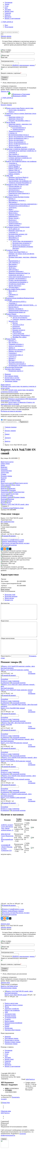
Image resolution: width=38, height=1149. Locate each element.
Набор (3, 486)
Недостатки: (5, 621)
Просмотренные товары (9, 988)
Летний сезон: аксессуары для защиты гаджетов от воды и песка (17, 390)
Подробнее (4, 679)
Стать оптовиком (31, 672)
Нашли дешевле (18, 541)
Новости (7, 15)
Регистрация (9, 27)
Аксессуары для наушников (22, 241)
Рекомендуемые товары (12, 379)
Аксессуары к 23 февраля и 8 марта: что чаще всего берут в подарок (18, 403)
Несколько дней (10, 594)
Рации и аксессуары (11, 1003)
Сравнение (15, 681)
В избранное (5, 683)
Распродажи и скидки (12, 377)
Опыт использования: (8, 591)
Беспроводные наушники (21, 243)
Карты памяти (9, 1021)
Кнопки (16, 326)
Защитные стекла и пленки (14, 1005)
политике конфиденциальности (13, 1134)
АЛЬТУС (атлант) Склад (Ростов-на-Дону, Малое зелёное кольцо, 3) (7, 827)
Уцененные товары (11, 381)
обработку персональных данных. (23, 65)
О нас (6, 6)
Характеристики (6, 492)
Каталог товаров (6, 105)
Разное (7, 1026)
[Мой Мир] (7, 549)
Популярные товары (11, 376)
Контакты (8, 16)
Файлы (3, 501)
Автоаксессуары (10, 1014)
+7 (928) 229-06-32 (7, 22)
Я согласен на (19, 65)
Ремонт (7, 1024)
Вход (6, 25)
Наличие (4, 499)
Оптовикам (8, 2)
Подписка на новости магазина (11, 411)
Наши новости (6, 384)
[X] (10, 549)
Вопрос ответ (9, 11)
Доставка (8, 9)
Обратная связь (6, 1111)
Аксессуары (5, 494)
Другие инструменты (19, 317)
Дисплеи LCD (18, 324)
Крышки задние (18, 330)
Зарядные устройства (12, 1008)
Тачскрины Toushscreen (21, 335)
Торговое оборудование (12, 1030)
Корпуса (16, 328)
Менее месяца (9, 598)
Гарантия (8, 13)
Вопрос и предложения (12, 18)
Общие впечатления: (8, 638)
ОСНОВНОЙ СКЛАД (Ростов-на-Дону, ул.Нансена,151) (6, 847)
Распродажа (9, 1028)
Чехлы (7, 1007)
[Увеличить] (15, 504)
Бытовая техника (10, 1015)
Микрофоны (16, 332)
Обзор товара (5, 485)
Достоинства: (5, 603)
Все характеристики (7, 521)
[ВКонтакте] (2, 549)
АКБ (6, 1012)
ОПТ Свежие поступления (12, 420)
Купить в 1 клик (18, 539)
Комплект (4, 488)
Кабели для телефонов (12, 1010)
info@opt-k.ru (30, 1079)
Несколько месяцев (11, 596)
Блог (6, 8)
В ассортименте (19, 127)
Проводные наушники (21, 245)
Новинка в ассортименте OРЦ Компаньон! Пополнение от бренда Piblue (19, 399)
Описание (4, 490)
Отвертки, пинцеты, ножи (21, 319)
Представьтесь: (6, 656)
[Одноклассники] (5, 549)
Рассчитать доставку (23, 543)
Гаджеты (8, 1019)
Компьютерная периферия (13, 1023)
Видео (3, 502)
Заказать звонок (6, 36)
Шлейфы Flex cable (19, 337)
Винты (15, 323)
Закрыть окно (5, 91)
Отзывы (3, 495)
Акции (7, 4)
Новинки (8, 374)
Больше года (9, 600)
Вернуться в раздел (7, 483)
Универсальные (18, 129)
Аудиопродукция (10, 1017)
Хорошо (4, 1139)
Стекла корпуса (18, 333)
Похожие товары (6, 497)
